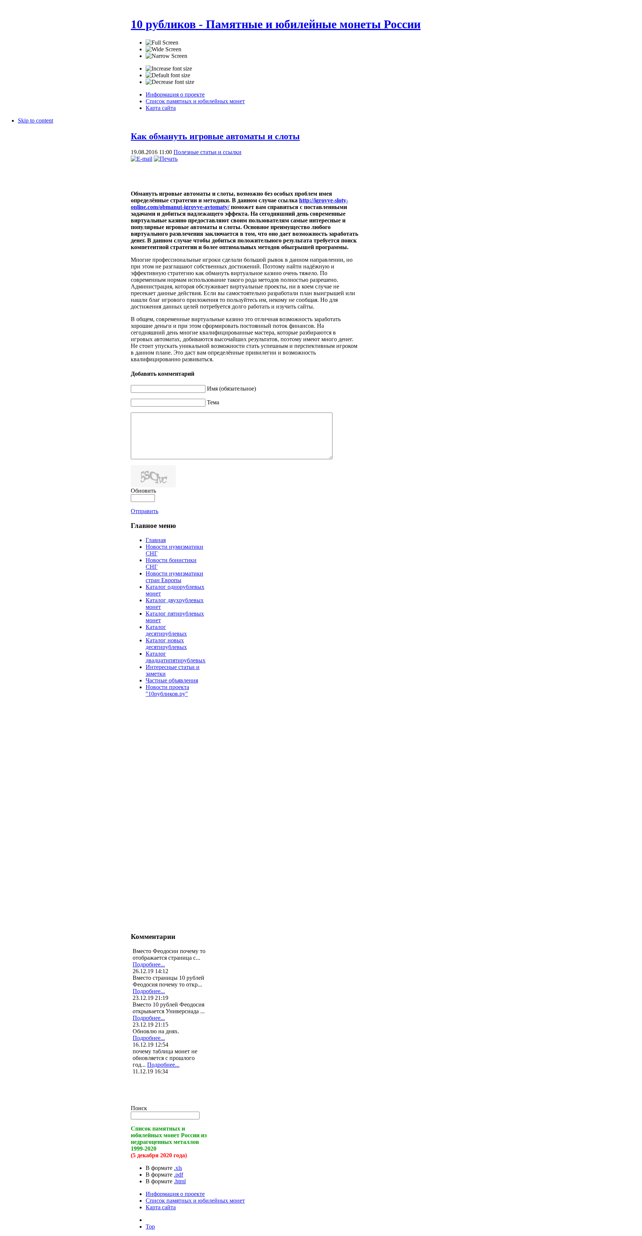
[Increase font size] (169, 68)
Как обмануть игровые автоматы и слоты (215, 136)
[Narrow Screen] (166, 56)
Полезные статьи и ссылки (207, 152)
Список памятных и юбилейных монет (195, 1200)
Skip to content (35, 120)
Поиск (139, 1108)
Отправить (144, 511)
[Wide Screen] (163, 49)
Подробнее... (149, 964)
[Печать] (166, 159)
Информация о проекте (175, 1194)
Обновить (143, 490)
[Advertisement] (218, 173)
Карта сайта (161, 1207)
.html (180, 1181)
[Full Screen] (162, 42)
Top (150, 1226)
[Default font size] (168, 75)
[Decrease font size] (170, 82)
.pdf (178, 1174)
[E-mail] (141, 159)
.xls (178, 1168)
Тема (213, 402)
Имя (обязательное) (231, 388)
